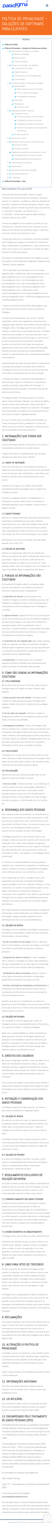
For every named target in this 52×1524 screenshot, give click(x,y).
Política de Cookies (11, 44)
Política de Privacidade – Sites (15, 181)
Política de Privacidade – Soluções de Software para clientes (26, 48)
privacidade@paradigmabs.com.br (15, 1496)
